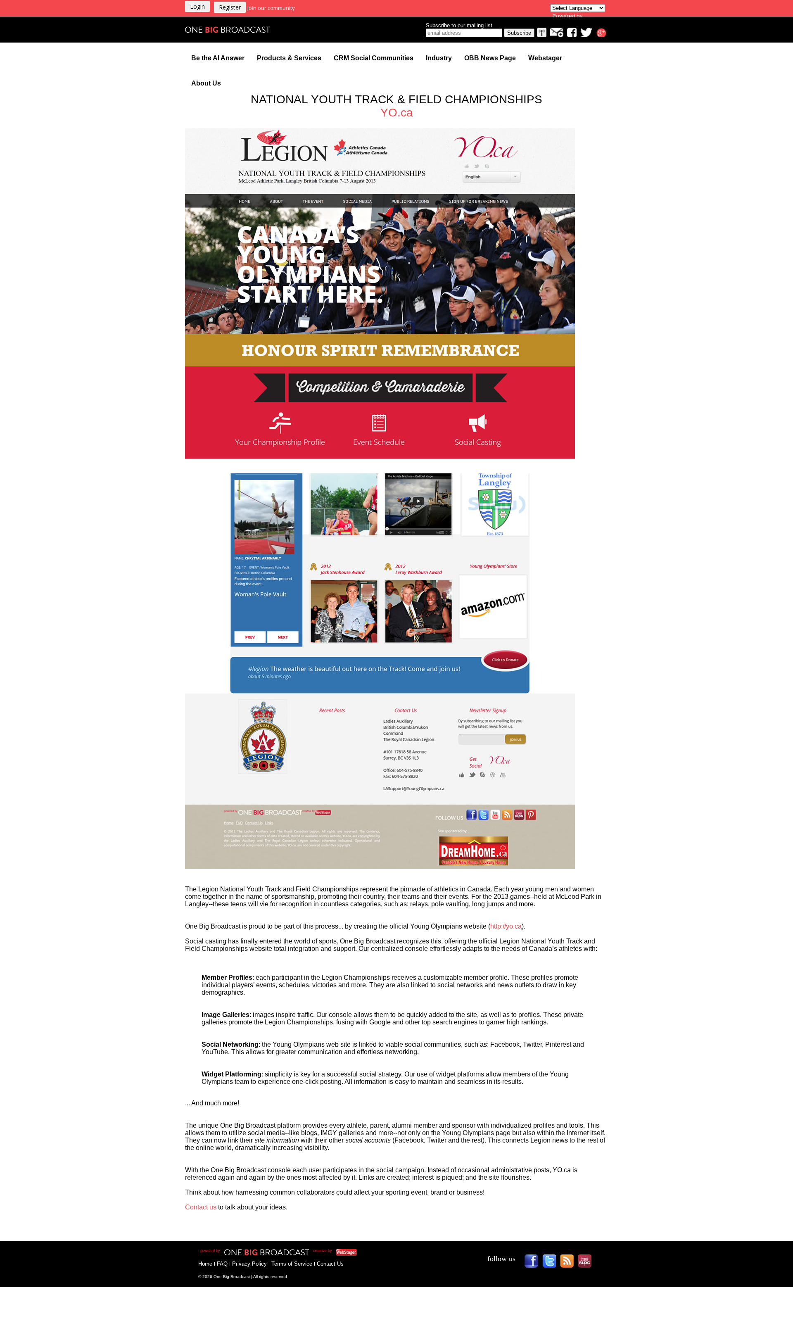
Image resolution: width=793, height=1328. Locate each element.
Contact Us (330, 1264)
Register (230, 7)
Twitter (552, 1263)
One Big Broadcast (227, 29)
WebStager (387, 1252)
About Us (206, 83)
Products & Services (289, 58)
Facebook (534, 1263)
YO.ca (396, 112)
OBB (587, 1263)
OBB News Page (490, 58)
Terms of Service (291, 1264)
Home (205, 1264)
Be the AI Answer (218, 58)
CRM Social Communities (373, 58)
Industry (439, 58)
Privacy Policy (249, 1264)
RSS (569, 1263)
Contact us (201, 1207)
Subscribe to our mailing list (459, 25)
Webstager (545, 58)
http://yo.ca (506, 926)
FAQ (222, 1264)
